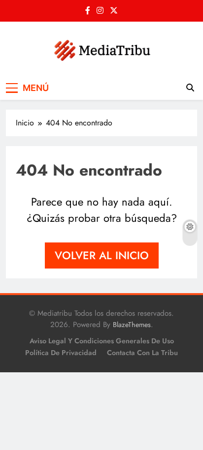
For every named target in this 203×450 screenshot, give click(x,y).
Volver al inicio (102, 255)
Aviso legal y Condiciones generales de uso (102, 341)
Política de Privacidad (61, 353)
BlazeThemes (132, 325)
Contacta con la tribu (142, 353)
